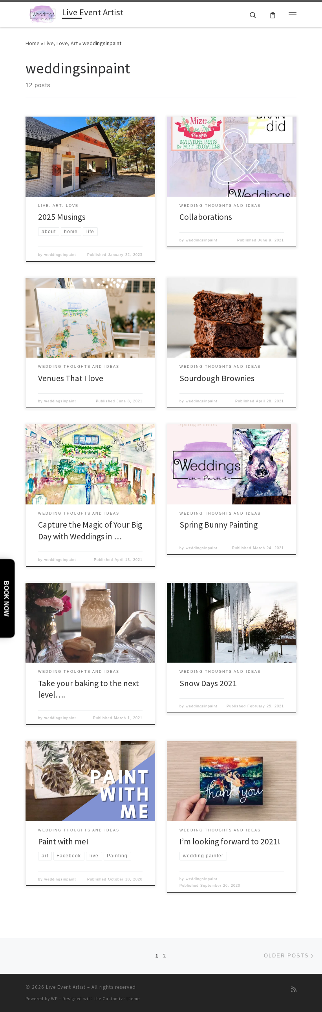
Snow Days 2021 (208, 683)
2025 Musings (62, 217)
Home (33, 43)
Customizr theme (121, 998)
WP (54, 998)
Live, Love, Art (61, 43)
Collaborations (205, 217)
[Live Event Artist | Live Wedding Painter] (42, 13)
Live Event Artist (66, 987)
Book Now (6, 598)
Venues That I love (70, 378)
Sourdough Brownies (216, 378)
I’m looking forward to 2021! (229, 841)
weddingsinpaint (60, 255)
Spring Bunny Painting (218, 524)
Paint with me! (63, 841)
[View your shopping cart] (273, 14)
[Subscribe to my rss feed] (293, 989)
